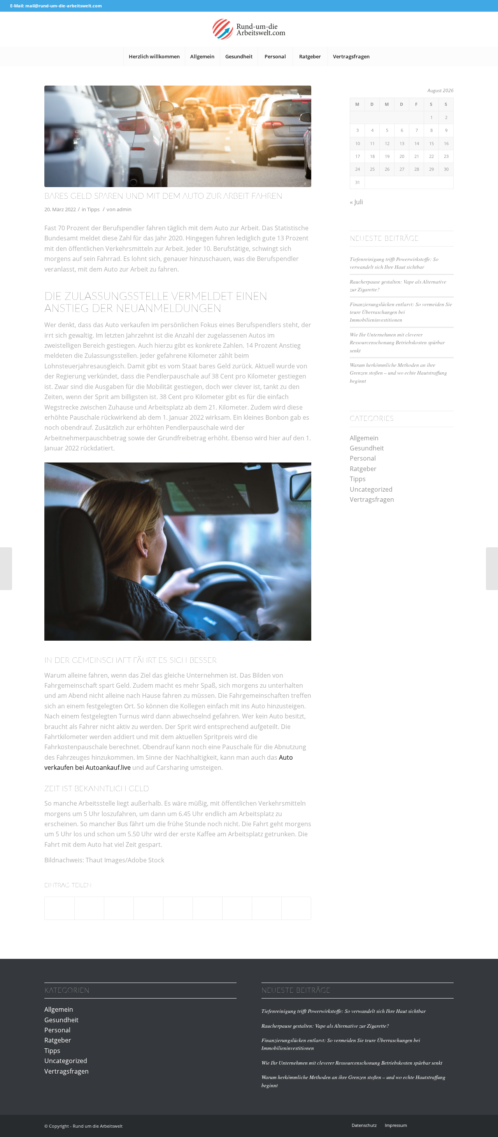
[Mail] (448, 1125)
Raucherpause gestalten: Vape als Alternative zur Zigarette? (325, 1025)
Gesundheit (367, 448)
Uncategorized (371, 489)
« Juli (356, 202)
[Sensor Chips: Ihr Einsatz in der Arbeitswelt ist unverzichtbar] (6, 568)
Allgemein (364, 438)
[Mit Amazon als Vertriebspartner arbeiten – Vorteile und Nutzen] (492, 568)
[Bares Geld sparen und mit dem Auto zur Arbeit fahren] (177, 136)
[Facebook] (424, 1125)
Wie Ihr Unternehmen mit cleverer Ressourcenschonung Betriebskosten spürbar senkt (397, 342)
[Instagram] (436, 1125)
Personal (363, 458)
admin (124, 209)
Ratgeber (363, 468)
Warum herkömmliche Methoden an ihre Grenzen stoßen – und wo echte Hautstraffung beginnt (398, 372)
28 (416, 169)
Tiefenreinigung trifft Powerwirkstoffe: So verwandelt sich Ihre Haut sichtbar (394, 262)
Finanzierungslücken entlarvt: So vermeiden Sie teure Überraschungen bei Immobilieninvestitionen (401, 312)
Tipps (93, 209)
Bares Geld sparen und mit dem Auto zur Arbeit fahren (163, 196)
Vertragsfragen (372, 499)
